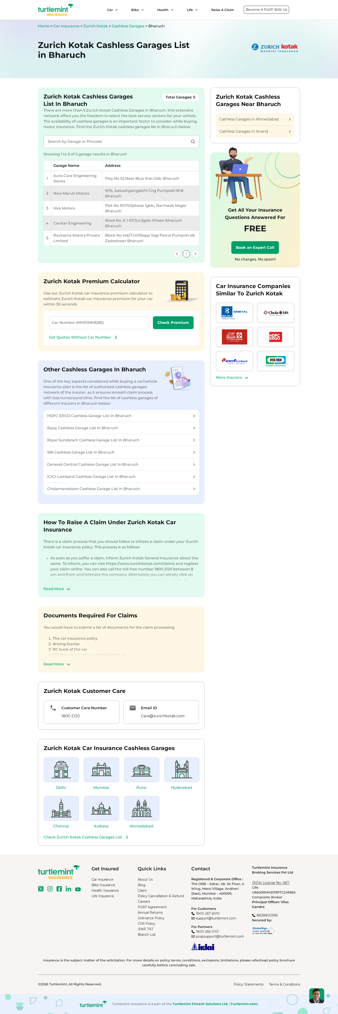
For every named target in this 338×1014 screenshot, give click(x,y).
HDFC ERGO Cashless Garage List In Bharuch (89, 416)
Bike (135, 10)
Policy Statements (249, 984)
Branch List (147, 935)
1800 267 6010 (208, 913)
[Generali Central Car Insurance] (234, 337)
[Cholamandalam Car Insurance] (275, 313)
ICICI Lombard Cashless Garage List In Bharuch (91, 476)
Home (43, 26)
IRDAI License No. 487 (270, 883)
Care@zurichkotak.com (162, 716)
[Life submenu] (195, 10)
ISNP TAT (145, 929)
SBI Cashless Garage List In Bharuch (81, 452)
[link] (177, 254)
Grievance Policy (151, 918)
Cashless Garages (128, 26)
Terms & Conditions (284, 984)
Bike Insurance (103, 885)
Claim (142, 890)
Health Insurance (105, 890)
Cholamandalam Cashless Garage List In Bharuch (93, 489)
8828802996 (267, 915)
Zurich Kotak (96, 26)
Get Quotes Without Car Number (80, 337)
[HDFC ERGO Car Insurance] (275, 337)
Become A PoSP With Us (266, 10)
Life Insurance (103, 896)
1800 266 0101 (207, 932)
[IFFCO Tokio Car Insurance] (275, 361)
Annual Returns (150, 912)
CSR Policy (146, 924)
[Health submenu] (171, 10)
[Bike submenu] (141, 10)
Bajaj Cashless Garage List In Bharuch (82, 428)
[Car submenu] (115, 10)
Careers (144, 901)
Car (110, 10)
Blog (141, 885)
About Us (145, 879)
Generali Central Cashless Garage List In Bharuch (92, 464)
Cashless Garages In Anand (243, 131)
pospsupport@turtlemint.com (220, 936)
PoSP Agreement (152, 907)
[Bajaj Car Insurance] (234, 313)
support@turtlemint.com (216, 918)
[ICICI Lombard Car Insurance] (234, 361)
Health (163, 10)
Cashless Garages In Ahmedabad (249, 119)
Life (190, 10)
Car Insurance (66, 26)
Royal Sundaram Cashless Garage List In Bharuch (93, 440)
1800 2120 (70, 716)
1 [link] (186, 254)
